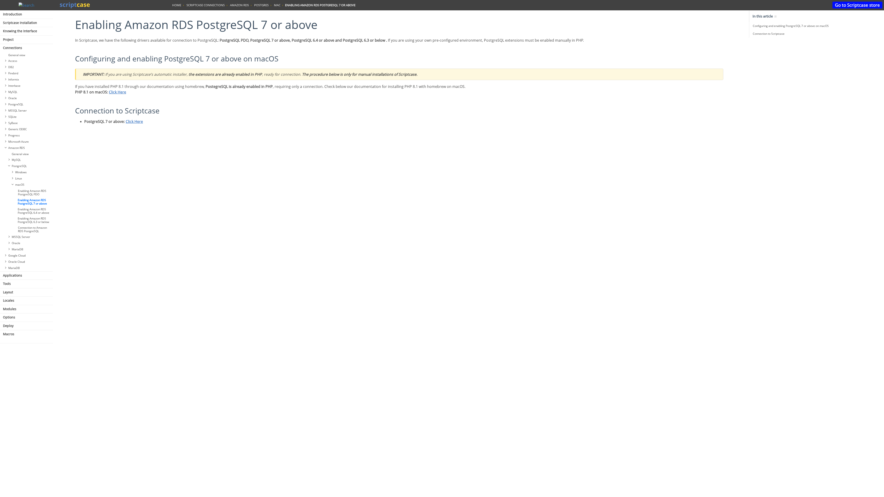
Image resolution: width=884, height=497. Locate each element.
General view (16, 55)
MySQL (12, 92)
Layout (8, 292)
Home (176, 5)
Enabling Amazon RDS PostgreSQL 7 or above (32, 201)
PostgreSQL (15, 104)
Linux (18, 178)
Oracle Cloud (16, 262)
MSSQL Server (17, 111)
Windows (21, 172)
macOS (19, 185)
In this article (763, 16)
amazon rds (239, 5)
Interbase (14, 86)
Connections (12, 48)
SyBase (13, 123)
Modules (9, 309)
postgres (261, 5)
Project (8, 39)
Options (9, 317)
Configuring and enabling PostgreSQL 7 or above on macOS (791, 26)
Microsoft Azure (18, 142)
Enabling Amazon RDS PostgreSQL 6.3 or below (33, 220)
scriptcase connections (205, 5)
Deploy (8, 326)
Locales (8, 300)
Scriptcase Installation (20, 22)
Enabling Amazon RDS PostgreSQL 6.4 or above (33, 211)
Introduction (12, 14)
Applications (12, 275)
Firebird (13, 73)
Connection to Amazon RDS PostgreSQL (32, 229)
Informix (13, 79)
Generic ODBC (17, 129)
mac (277, 5)
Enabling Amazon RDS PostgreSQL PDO (32, 192)
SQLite (12, 117)
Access (12, 61)
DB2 (11, 67)
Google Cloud (17, 255)
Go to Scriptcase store (857, 5)
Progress (14, 135)
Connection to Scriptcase (769, 34)
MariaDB (17, 249)
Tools (7, 283)
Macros (8, 334)
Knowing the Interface (20, 31)
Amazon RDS (16, 148)
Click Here (117, 92)
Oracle (12, 98)
